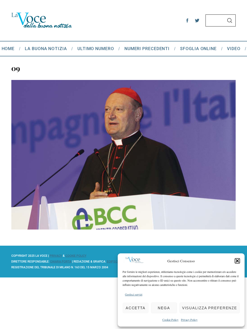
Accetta (135, 308)
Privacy (56, 255)
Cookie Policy (170, 320)
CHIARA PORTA (60, 261)
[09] (123, 228)
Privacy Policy (189, 320)
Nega (164, 308)
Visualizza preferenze (209, 308)
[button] (237, 260)
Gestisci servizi (133, 294)
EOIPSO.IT (113, 261)
